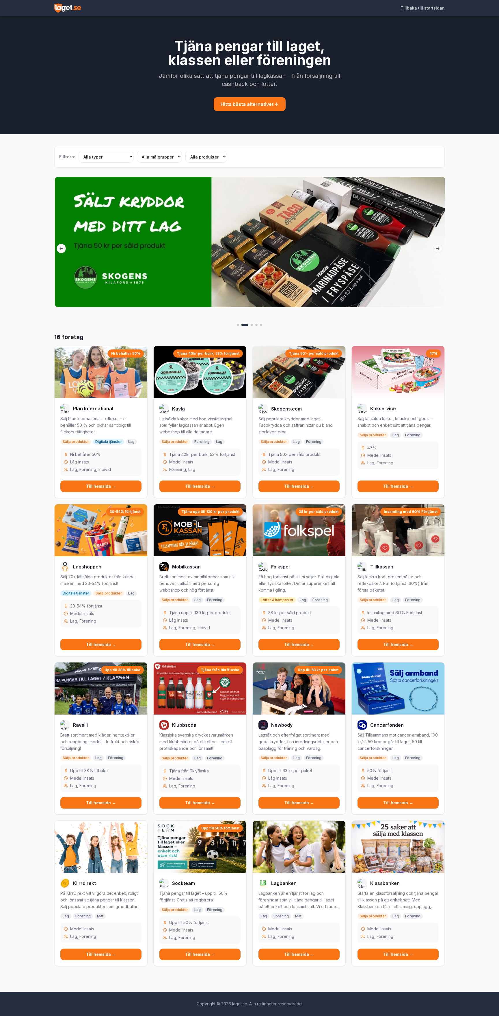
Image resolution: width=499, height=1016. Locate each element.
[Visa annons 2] (244, 325)
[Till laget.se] (67, 8)
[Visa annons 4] (256, 325)
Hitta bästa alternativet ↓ (250, 104)
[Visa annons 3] (252, 325)
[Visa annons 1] (238, 325)
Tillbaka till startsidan (423, 7)
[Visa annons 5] (261, 325)
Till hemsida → (101, 486)
